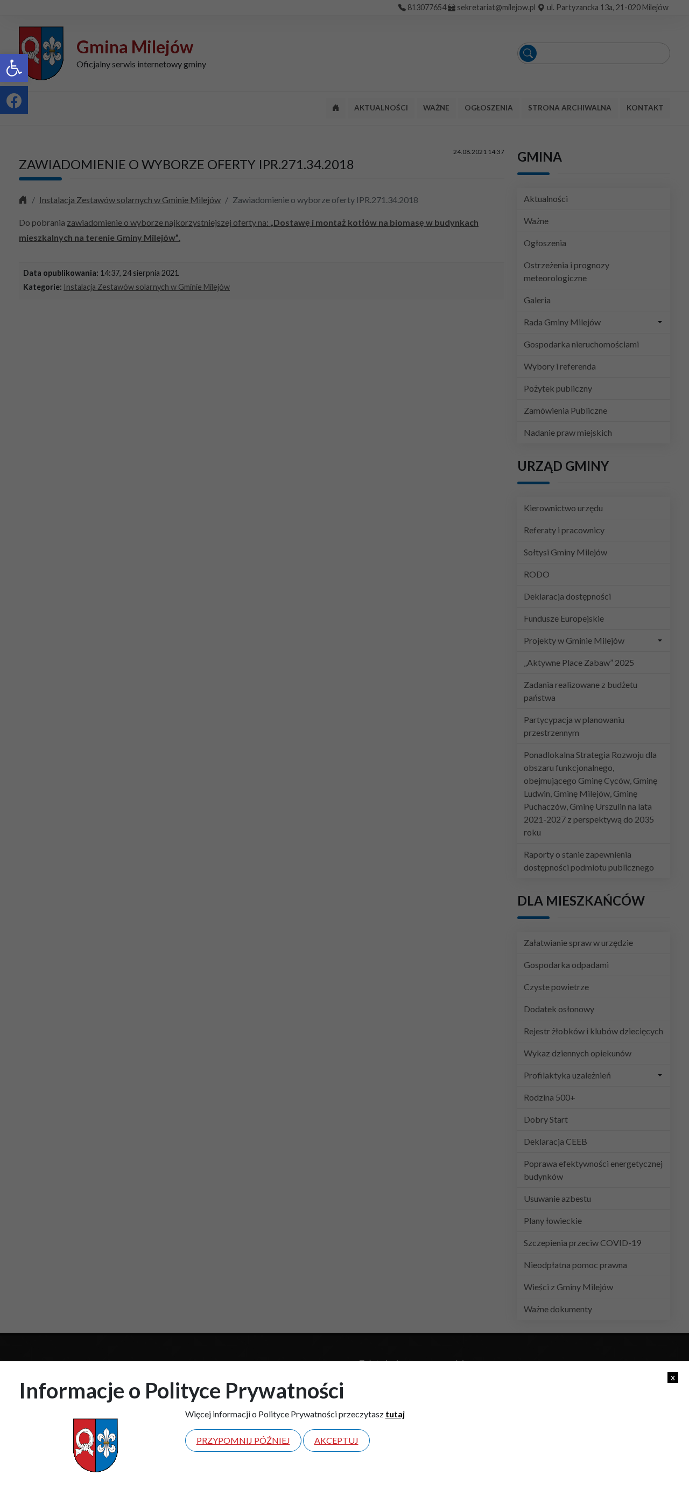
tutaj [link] (395, 1414)
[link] (14, 68)
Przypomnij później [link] (243, 1440)
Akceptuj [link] (336, 1440)
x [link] (673, 1377)
